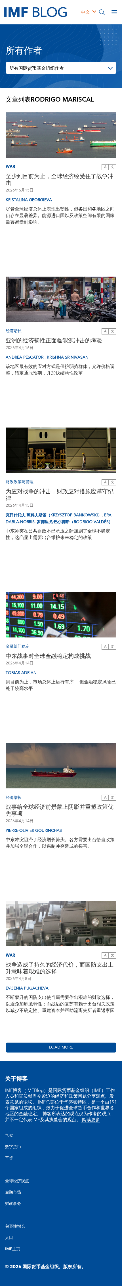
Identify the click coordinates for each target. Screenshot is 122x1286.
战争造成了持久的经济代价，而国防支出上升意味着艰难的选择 (59, 968)
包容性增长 (15, 1226)
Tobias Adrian (21, 673)
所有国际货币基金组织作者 (36, 68)
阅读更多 (90, 1120)
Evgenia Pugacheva (27, 988)
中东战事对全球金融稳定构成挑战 (48, 656)
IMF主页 (12, 1249)
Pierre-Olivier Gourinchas (34, 830)
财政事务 (13, 1204)
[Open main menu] (114, 12)
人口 (9, 1238)
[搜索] (101, 12)
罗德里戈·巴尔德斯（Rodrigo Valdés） (75, 522)
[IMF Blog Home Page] (35, 12)
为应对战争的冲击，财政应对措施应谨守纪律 (59, 495)
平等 (9, 1158)
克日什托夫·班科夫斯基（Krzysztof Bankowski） (54, 515)
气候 (9, 1135)
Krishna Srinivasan (68, 357)
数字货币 (13, 1147)
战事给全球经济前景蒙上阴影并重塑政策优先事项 (59, 810)
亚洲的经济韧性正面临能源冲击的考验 (54, 340)
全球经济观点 (17, 1181)
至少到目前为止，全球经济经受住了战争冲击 (59, 180)
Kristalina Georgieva (29, 200)
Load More (61, 1047)
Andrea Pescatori (25, 357)
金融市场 (13, 1192)
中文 (85, 12)
